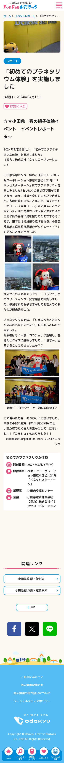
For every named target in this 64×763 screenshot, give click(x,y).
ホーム (7, 16)
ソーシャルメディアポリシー (32, 701)
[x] (32, 629)
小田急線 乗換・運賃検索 (31, 590)
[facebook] (14, 629)
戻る (33, 607)
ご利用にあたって (32, 677)
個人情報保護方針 (32, 685)
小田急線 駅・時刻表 (31, 579)
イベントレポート (25, 16)
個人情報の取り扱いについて (32, 693)
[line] (50, 629)
